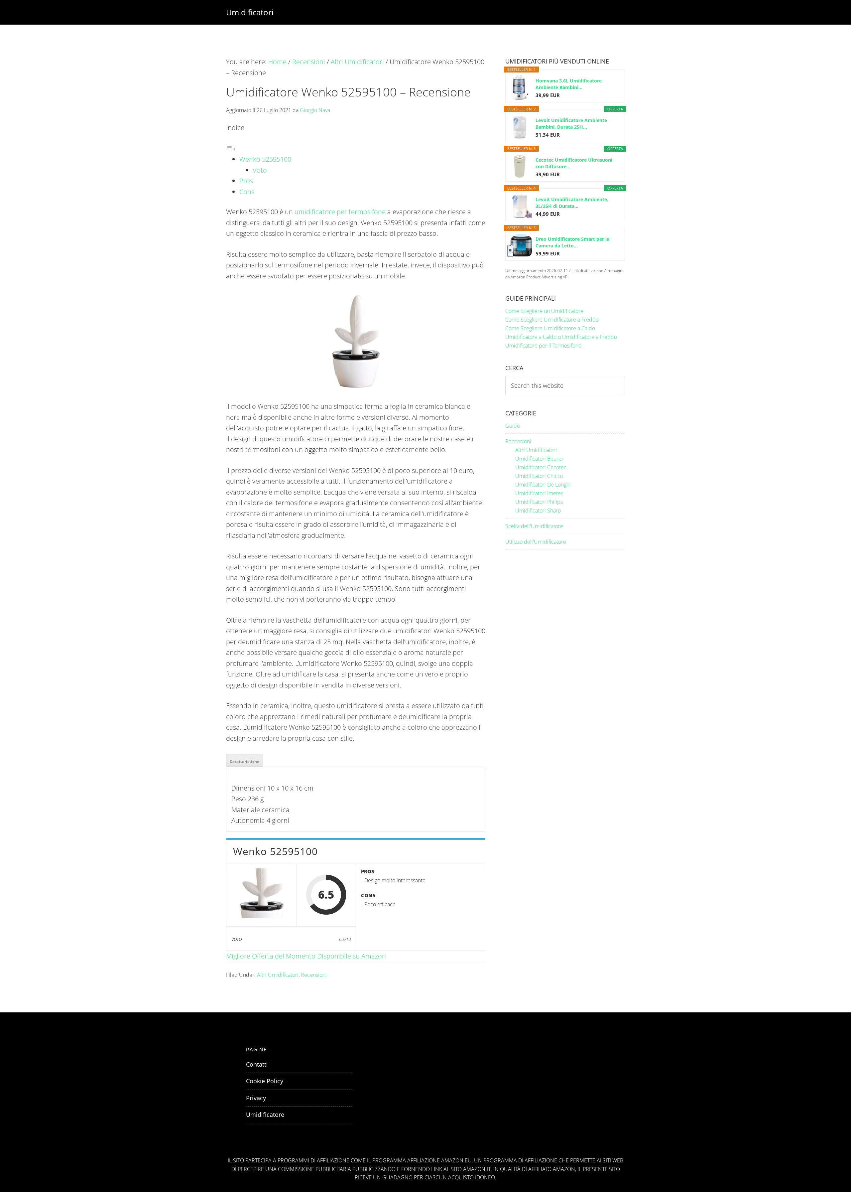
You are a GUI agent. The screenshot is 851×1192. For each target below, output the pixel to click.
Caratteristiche (244, 761)
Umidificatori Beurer (539, 458)
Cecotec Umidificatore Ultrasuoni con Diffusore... (574, 163)
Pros (246, 180)
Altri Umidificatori (278, 974)
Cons (246, 191)
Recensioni (314, 974)
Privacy (256, 1098)
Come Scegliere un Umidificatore (544, 311)
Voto (260, 170)
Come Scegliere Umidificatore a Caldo (550, 328)
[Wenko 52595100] (262, 895)
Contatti (257, 1064)
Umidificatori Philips (539, 502)
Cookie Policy (264, 1081)
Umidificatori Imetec (539, 493)
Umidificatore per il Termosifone (543, 345)
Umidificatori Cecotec (540, 467)
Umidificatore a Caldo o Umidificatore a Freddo (561, 337)
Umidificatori (250, 12)
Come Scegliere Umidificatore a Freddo (552, 319)
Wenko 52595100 (265, 159)
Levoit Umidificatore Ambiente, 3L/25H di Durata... (572, 202)
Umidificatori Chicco (539, 476)
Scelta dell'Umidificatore (534, 526)
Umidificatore (265, 1114)
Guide (512, 425)
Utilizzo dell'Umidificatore (535, 541)
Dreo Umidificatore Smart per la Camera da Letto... (572, 242)
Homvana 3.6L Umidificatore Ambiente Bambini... (569, 83)
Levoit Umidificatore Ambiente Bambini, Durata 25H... (571, 123)
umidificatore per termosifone (340, 211)
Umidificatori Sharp (538, 510)
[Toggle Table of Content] (231, 148)
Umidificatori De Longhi (543, 484)
